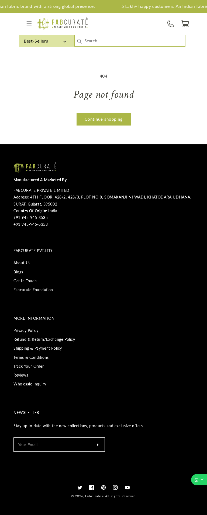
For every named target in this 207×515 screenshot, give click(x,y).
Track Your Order (28, 366)
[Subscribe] (97, 444)
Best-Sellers (36, 40)
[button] (29, 24)
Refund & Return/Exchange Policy (44, 339)
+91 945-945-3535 (30, 217)
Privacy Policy (25, 330)
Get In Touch (25, 281)
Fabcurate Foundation (33, 289)
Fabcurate (93, 496)
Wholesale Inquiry (29, 384)
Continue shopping (104, 119)
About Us (21, 262)
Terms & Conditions (31, 357)
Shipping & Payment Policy (37, 348)
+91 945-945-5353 (30, 224)
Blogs (18, 272)
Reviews (20, 375)
